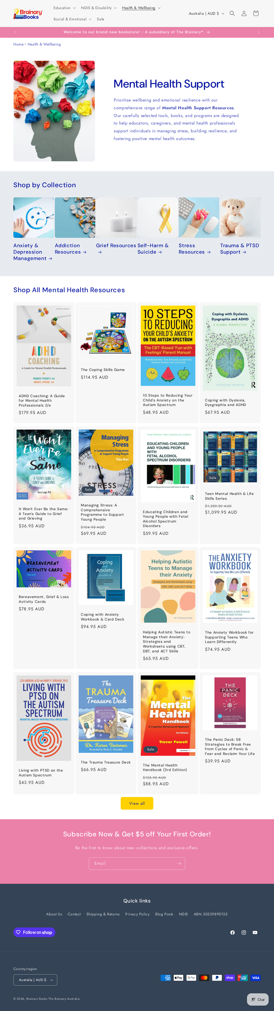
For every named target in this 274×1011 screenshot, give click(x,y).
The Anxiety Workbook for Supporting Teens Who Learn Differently (229, 637)
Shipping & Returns (103, 914)
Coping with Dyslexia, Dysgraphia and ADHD (225, 402)
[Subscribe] (179, 863)
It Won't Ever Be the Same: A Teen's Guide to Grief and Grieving (43, 514)
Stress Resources (192, 248)
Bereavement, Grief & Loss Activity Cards (44, 599)
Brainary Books (36, 999)
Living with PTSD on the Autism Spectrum (41, 773)
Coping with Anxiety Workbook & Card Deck (102, 617)
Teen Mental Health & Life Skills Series (229, 496)
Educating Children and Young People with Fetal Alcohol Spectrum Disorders (165, 519)
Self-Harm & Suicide (153, 248)
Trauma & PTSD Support (239, 248)
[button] (64, 7)
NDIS (183, 914)
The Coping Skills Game (103, 369)
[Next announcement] (259, 32)
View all (137, 803)
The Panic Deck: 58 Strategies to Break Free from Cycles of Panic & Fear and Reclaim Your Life (230, 746)
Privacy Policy (137, 914)
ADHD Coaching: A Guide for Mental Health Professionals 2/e (42, 401)
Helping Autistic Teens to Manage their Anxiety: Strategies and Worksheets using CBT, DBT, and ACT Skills (167, 641)
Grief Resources (116, 245)
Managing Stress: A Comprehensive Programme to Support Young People (102, 512)
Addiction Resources (68, 248)
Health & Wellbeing (44, 44)
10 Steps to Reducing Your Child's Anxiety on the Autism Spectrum (168, 400)
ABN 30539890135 (211, 914)
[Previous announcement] (15, 32)
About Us (54, 914)
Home (18, 44)
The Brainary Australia (63, 999)
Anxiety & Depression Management (30, 252)
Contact (74, 914)
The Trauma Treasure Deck (106, 762)
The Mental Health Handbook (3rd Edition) (165, 767)
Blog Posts (164, 914)
